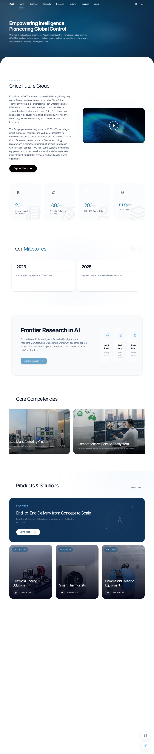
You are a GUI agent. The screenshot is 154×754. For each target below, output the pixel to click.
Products (47, 4)
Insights (73, 4)
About (96, 4)
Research (60, 4)
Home (21, 4)
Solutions (33, 4)
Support (85, 4)
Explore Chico (21, 168)
